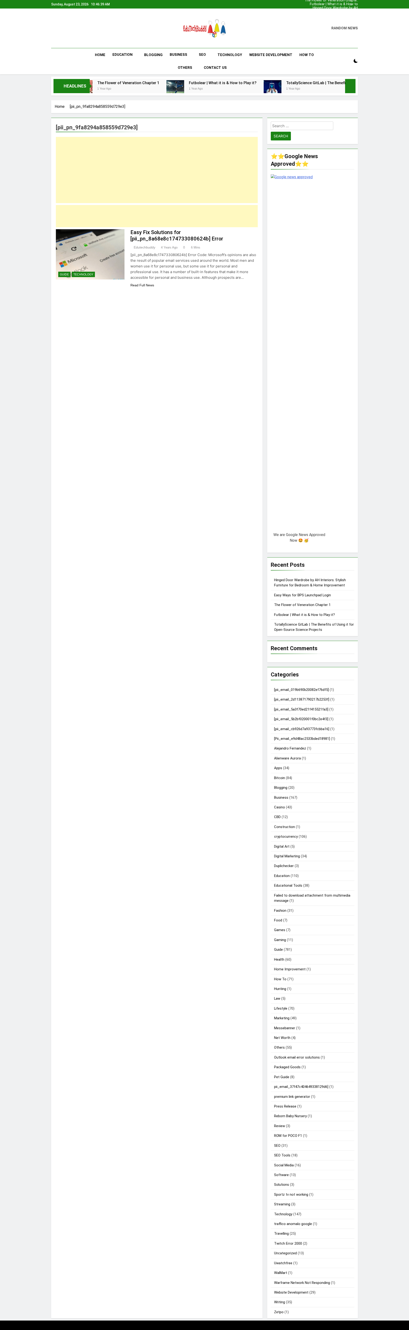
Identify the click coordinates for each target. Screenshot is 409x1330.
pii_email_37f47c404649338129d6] (301, 1087)
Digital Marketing (287, 856)
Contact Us (215, 67)
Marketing (281, 1018)
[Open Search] (347, 61)
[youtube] (74, 28)
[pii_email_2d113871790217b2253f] (301, 699)
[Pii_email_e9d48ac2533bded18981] (302, 739)
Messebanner (284, 1028)
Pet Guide (281, 1077)
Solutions (281, 1184)
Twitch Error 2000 (288, 1243)
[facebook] (54, 28)
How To (306, 55)
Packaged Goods (287, 1067)
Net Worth (282, 1038)
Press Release (285, 1106)
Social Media (284, 1165)
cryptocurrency (286, 836)
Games (279, 930)
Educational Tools (288, 885)
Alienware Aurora (287, 758)
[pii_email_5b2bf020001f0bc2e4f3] (301, 719)
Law (277, 998)
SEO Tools (282, 1155)
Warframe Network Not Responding (302, 1283)
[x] (63, 28)
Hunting (280, 989)
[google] (68, 28)
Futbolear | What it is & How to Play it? (336, 4)
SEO (202, 54)
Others (185, 67)
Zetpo (279, 1312)
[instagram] (59, 28)
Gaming (280, 940)
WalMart (280, 1273)
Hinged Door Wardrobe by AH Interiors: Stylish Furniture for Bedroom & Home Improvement (335, 8)
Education (122, 54)
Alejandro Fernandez (290, 748)
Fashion (280, 910)
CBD (277, 817)
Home (100, 55)
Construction (284, 827)
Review (279, 1126)
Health (279, 959)
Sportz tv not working (291, 1194)
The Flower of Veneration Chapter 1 (338, 15)
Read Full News (142, 285)
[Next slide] (354, 4)
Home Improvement (290, 969)
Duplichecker (284, 866)
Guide (64, 274)
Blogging (153, 55)
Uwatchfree (283, 1263)
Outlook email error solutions (297, 1057)
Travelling (281, 1233)
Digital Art (281, 846)
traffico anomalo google (293, 1224)
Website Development (270, 55)
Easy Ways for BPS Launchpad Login (343, 12)
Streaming (282, 1204)
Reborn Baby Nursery (290, 1116)
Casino (279, 807)
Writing (279, 1302)
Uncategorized (285, 1253)
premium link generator (292, 1097)
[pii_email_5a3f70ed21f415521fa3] (301, 709)
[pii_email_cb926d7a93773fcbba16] (301, 729)
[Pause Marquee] (350, 86)
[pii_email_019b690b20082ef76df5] (301, 690)
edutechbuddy (144, 247)
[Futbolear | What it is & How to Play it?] (131, 89)
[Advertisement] (157, 170)
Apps (278, 768)
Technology (230, 55)
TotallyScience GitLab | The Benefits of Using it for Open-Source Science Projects (313, 83)
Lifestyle (280, 1008)
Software (281, 1175)
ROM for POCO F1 (288, 1136)
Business (178, 54)
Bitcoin (279, 778)
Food (278, 920)
